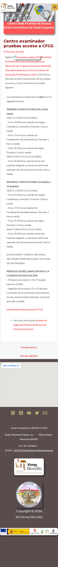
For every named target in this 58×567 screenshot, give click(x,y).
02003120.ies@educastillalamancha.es (33, 450)
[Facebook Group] (21, 413)
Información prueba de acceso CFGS (25, 309)
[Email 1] (45, 413)
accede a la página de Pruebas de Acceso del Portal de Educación (30, 324)
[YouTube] (29, 413)
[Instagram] (13, 413)
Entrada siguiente (29, 355)
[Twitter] (37, 413)
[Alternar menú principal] (55, 7)
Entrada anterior (29, 347)
